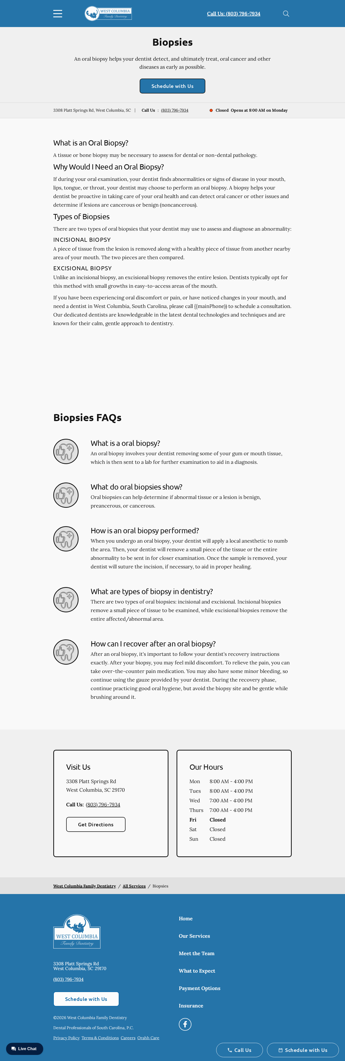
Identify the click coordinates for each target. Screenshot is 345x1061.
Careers (128, 1037)
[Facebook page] (185, 1024)
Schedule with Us (173, 86)
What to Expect (197, 971)
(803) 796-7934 (174, 110)
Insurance (191, 1005)
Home (186, 918)
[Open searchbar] (286, 13)
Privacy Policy (66, 1037)
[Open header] (58, 13)
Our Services (194, 936)
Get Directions (96, 824)
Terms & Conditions (100, 1037)
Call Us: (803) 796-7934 (233, 13)
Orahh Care (148, 1037)
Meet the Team (196, 953)
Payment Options (199, 988)
